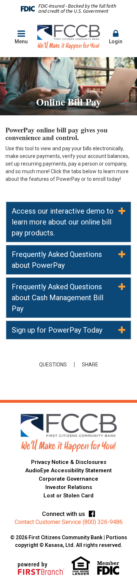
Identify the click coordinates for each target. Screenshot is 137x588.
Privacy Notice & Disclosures (68, 462)
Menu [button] (21, 41)
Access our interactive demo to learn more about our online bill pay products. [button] (63, 222)
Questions (53, 364)
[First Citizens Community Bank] (68, 36)
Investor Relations (68, 487)
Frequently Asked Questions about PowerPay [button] (57, 260)
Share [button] (90, 364)
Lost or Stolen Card (68, 495)
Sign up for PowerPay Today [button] (57, 330)
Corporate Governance (68, 479)
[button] (116, 37)
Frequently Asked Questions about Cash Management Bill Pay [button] (57, 297)
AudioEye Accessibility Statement (68, 470)
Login (115, 41)
